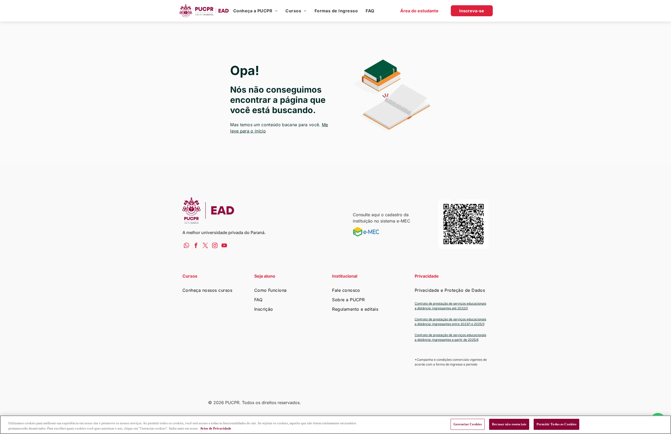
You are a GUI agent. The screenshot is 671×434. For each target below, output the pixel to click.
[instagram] (215, 246)
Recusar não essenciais (509, 424)
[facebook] (196, 246)
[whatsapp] (186, 246)
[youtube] (224, 246)
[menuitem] (255, 10)
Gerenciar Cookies (467, 424)
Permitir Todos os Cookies (556, 424)
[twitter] (205, 246)
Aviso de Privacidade (215, 428)
